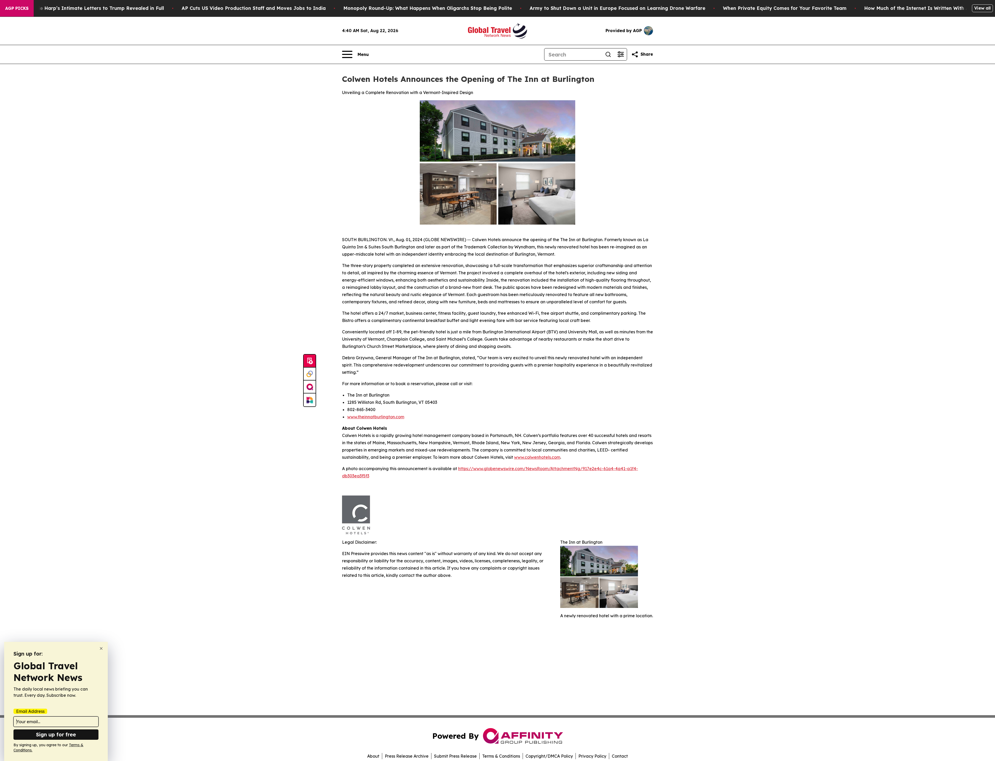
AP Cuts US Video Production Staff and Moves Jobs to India (254, 8)
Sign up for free (56, 734)
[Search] (608, 54)
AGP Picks (17, 8)
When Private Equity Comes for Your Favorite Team (785, 8)
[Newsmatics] (310, 399)
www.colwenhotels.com (537, 457)
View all (982, 8)
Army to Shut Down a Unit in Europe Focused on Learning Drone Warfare (617, 8)
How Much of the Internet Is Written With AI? (919, 8)
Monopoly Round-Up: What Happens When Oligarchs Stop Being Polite (427, 8)
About (373, 756)
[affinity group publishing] (310, 386)
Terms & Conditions (501, 756)
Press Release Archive (407, 756)
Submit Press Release (455, 756)
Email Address (30, 711)
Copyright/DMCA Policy (549, 756)
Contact (620, 756)
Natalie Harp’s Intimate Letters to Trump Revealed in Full (94, 8)
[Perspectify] (310, 374)
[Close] (101, 648)
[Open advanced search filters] (620, 54)
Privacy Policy (592, 756)
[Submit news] (310, 361)
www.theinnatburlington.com (375, 416)
